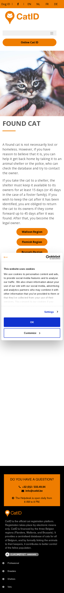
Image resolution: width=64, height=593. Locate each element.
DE (56, 4)
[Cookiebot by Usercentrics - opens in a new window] (46, 257)
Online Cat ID (29, 42)
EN (29, 4)
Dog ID (5, 4)
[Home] (22, 17)
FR (47, 4)
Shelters (11, 578)
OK (32, 322)
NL (38, 4)
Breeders (12, 571)
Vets (10, 586)
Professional (13, 563)
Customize (30, 332)
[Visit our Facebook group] (17, 4)
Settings (49, 311)
